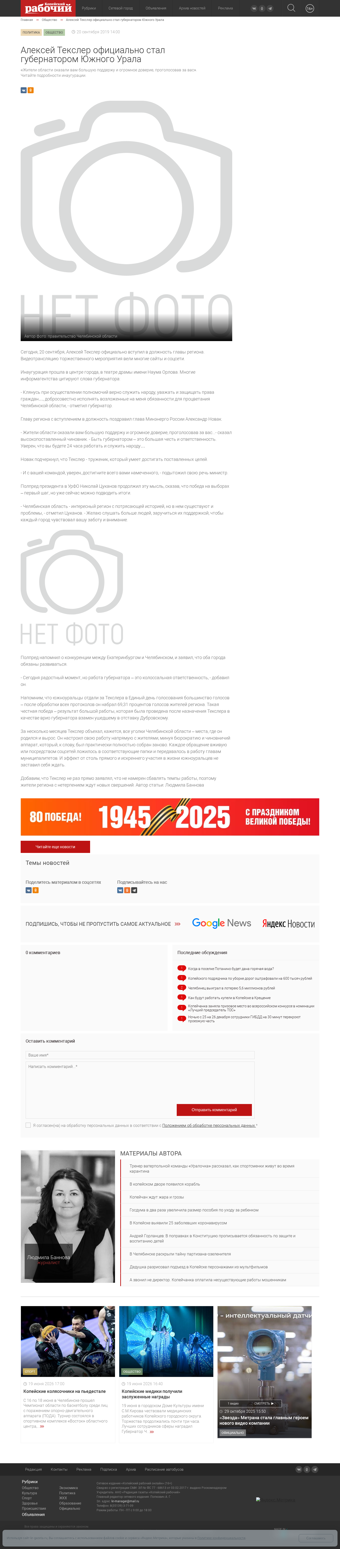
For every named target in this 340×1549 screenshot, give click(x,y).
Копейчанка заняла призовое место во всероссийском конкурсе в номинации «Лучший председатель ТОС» (251, 1008)
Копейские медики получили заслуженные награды (152, 1394)
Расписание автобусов (164, 1469)
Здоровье (30, 1503)
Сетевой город (121, 8)
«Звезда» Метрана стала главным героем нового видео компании (264, 1420)
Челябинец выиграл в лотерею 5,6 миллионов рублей (231, 988)
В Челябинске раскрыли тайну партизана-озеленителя (180, 1254)
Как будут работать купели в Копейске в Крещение (229, 998)
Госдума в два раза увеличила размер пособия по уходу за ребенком (194, 1210)
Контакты (59, 1469)
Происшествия (34, 1508)
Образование (70, 1503)
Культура (29, 1493)
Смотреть (262, 1403)
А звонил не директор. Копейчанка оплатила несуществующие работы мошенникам (208, 1280)
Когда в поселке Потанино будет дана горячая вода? (231, 969)
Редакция (33, 1469)
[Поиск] (291, 8)
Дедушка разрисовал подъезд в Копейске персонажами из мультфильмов (199, 1267)
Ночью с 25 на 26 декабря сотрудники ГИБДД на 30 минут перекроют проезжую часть (244, 1019)
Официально (69, 1508)
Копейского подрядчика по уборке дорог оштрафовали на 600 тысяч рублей (250, 978)
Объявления (156, 8)
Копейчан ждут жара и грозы (157, 1197)
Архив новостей (192, 8)
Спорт (27, 1498)
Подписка (108, 1469)
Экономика (68, 1488)
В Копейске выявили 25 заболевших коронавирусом (178, 1223)
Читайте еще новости (55, 846)
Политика (67, 1493)
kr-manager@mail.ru (125, 1501)
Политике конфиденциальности (221, 1538)
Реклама (225, 8)
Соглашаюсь (316, 1538)
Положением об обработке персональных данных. (209, 1125)
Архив (131, 1469)
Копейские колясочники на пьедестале (64, 1391)
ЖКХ (63, 1498)
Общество (30, 1488)
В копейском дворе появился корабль (165, 1184)
